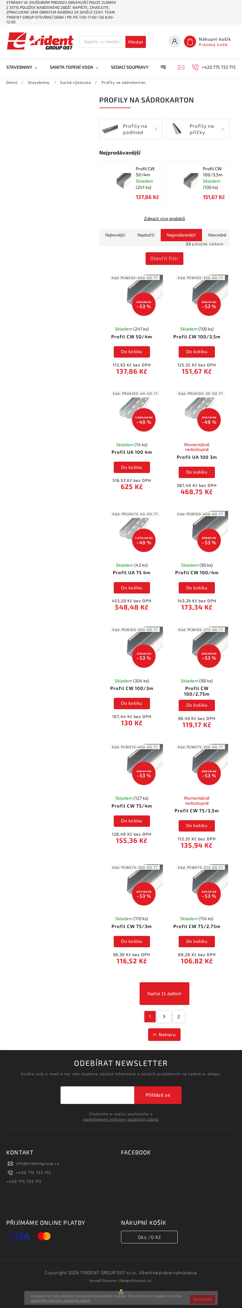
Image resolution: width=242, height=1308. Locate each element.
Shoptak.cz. (142, 1280)
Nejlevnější (115, 235)
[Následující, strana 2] (164, 1016)
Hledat (135, 41)
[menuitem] (24, 67)
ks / (149, 1237)
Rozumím (202, 1299)
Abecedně (217, 235)
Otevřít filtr (164, 258)
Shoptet (110, 1280)
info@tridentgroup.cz (37, 1163)
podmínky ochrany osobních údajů (60, 1300)
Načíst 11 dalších (164, 993)
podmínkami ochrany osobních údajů (121, 1119)
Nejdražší (146, 235)
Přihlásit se (158, 1095)
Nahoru (167, 1034)
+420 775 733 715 (33, 1172)
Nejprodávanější (181, 235)
